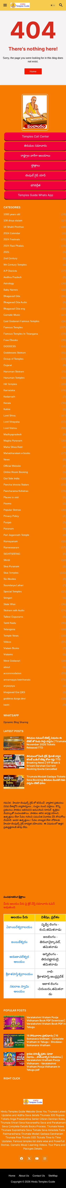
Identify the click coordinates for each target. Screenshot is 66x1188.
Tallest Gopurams (35, 616)
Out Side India (35, 478)
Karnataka (35, 390)
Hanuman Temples (35, 377)
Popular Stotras (35, 509)
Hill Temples (35, 384)
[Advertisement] (33, 862)
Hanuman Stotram (35, 371)
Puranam (35, 528)
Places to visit (35, 497)
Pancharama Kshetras (35, 491)
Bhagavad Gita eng (35, 308)
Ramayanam (35, 541)
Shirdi (35, 560)
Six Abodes (35, 578)
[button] (5, 5)
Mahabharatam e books (35, 453)
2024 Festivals (35, 239)
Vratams (35, 654)
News (35, 459)
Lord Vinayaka (35, 421)
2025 (35, 251)
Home (33, 71)
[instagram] (45, 1159)
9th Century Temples (35, 264)
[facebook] (21, 1159)
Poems (35, 503)
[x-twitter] (29, 1159)
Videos (35, 641)
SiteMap (53, 1175)
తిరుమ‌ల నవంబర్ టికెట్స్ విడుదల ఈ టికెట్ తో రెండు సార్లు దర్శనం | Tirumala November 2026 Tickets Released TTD (46, 742)
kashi (35, 704)
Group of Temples (35, 358)
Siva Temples (35, 572)
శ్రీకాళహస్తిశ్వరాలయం (19, 974)
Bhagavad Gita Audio (35, 302)
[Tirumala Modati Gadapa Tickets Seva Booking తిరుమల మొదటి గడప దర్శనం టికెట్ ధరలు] (14, 782)
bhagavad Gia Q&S (35, 692)
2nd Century (35, 258)
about (35, 667)
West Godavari (35, 660)
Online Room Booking (35, 472)
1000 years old (35, 214)
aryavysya (35, 685)
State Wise (35, 604)
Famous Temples (35, 327)
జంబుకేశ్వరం (19, 942)
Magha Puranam (35, 440)
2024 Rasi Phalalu (35, 245)
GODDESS (35, 346)
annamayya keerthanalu (35, 679)
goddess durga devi (35, 698)
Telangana (35, 629)
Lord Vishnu (35, 428)
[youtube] (37, 1159)
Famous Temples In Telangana (35, 333)
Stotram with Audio (35, 610)
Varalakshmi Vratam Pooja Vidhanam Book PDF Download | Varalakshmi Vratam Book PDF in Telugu (46, 1022)
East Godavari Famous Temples (35, 321)
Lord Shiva (35, 415)
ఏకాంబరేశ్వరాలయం (19, 927)
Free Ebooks (35, 340)
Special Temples (35, 591)
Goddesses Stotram (35, 352)
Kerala (35, 403)
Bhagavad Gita (35, 296)
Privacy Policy (35, 516)
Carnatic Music (35, 314)
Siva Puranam (35, 566)
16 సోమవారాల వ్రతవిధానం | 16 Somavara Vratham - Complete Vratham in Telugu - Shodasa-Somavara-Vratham (45, 1040)
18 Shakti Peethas (35, 226)
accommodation (35, 673)
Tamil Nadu (35, 622)
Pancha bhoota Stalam (35, 484)
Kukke (35, 409)
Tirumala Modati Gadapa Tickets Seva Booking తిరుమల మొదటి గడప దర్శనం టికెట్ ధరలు (46, 779)
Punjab (35, 522)
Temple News (35, 635)
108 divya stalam (35, 220)
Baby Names (35, 289)
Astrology (35, 283)
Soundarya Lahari (35, 585)
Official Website (35, 465)
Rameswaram (35, 547)
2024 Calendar (35, 233)
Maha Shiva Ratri (35, 447)
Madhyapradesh (35, 434)
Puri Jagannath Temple (35, 534)
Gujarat (35, 365)
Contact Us (39, 1175)
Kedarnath (35, 396)
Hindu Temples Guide (43, 1181)
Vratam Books (35, 648)
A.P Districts (35, 270)
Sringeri (35, 597)
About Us (24, 1175)
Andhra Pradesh (35, 277)
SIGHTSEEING (35, 553)
